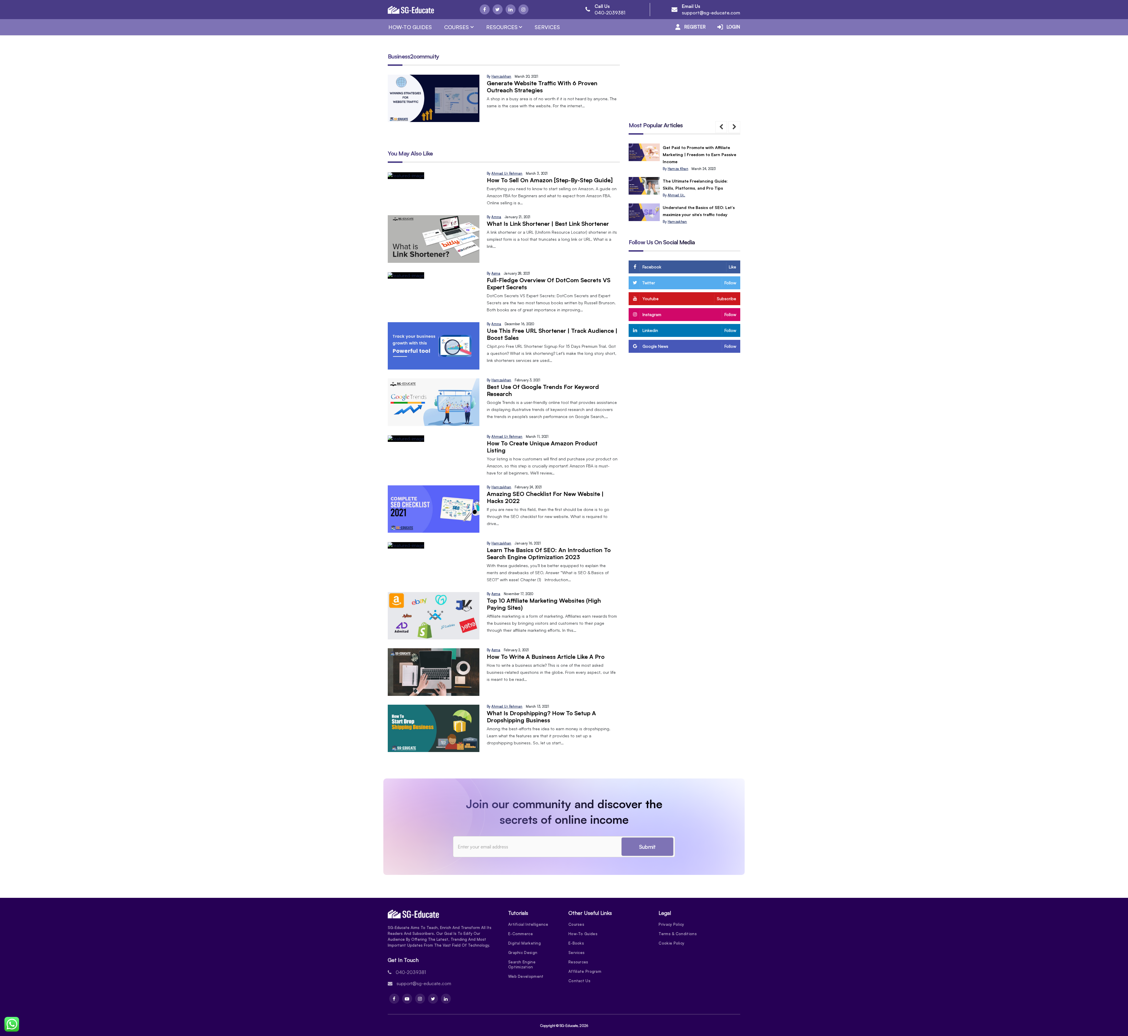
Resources (502, 27)
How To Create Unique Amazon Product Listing (542, 447)
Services (547, 27)
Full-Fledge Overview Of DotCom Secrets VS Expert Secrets (548, 283)
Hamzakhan (501, 76)
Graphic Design (522, 952)
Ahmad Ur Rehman (507, 173)
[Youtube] (407, 999)
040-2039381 (610, 13)
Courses (456, 27)
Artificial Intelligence (528, 924)
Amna (496, 217)
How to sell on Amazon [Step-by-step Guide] (550, 180)
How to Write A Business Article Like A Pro (546, 656)
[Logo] (411, 10)
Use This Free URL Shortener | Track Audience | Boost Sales (552, 334)
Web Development (526, 976)
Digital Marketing (524, 943)
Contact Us (579, 980)
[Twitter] (498, 9)
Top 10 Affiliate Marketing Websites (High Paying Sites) (544, 604)
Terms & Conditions (677, 933)
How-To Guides (410, 27)
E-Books (576, 943)
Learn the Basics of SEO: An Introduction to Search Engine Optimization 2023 (549, 553)
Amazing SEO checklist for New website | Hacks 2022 (545, 497)
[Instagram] (523, 9)
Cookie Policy (671, 943)
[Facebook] (485, 9)
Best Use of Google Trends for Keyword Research (543, 390)
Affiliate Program (584, 971)
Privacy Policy (671, 924)
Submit (647, 846)
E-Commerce (520, 933)
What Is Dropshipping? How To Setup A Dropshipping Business (541, 716)
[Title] (644, 152)
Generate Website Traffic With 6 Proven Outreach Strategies (542, 86)
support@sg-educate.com (711, 13)
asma (495, 273)
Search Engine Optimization (522, 964)
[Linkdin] (511, 9)
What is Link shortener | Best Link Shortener (548, 223)
